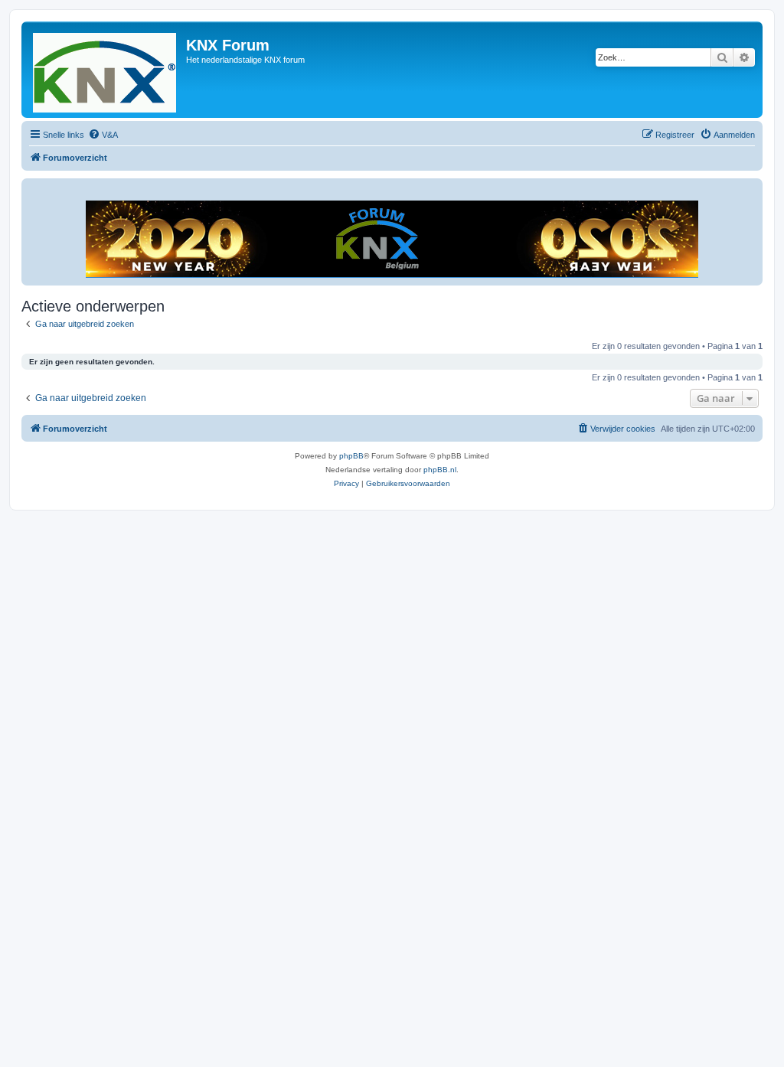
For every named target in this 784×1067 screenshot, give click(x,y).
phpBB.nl (439, 469)
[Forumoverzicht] (105, 69)
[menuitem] (103, 135)
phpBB (351, 456)
